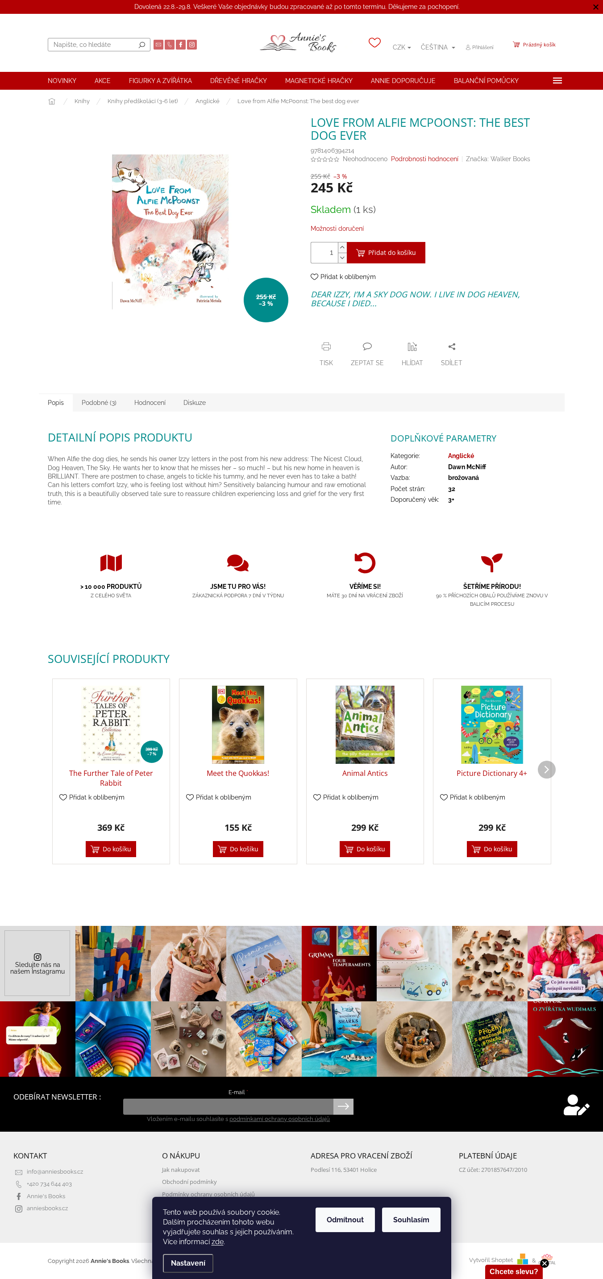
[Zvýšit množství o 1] (342, 247)
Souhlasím (411, 1220)
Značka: (498, 158)
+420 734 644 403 (49, 1183)
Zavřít (359, 329)
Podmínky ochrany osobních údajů (208, 1194)
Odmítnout (345, 1220)
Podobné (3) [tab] (99, 402)
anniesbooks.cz (47, 1208)
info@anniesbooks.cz (55, 1171)
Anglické (461, 455)
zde (218, 1241)
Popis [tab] (56, 402)
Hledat (142, 44)
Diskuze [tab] (194, 402)
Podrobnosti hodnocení (424, 158)
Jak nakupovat (181, 1170)
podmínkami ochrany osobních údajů (279, 1119)
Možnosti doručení (337, 228)
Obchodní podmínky (189, 1182)
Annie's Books (46, 1196)
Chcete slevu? (514, 1271)
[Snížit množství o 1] (342, 258)
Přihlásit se (343, 1107)
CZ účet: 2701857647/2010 (493, 1170)
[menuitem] (62, 81)
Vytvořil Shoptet (491, 1260)
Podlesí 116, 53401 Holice (344, 1170)
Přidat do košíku (392, 252)
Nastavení (188, 1263)
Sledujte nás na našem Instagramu (37, 968)
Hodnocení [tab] (150, 402)
